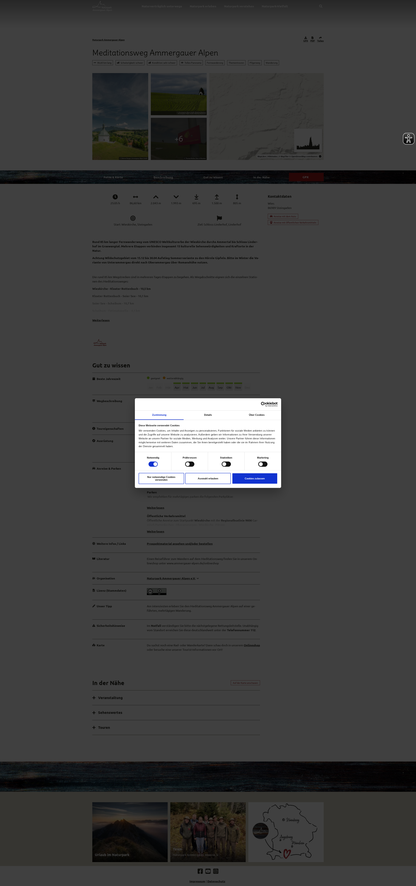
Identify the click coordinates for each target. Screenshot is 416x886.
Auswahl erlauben (208, 478)
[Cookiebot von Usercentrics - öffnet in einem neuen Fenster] (263, 404)
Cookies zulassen (255, 478)
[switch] (189, 464)
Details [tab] (208, 414)
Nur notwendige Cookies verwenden (161, 478)
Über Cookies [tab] (257, 414)
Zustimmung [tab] (159, 414)
